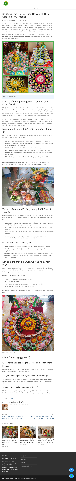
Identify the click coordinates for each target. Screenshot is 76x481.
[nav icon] (70, 3)
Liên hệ (23, 462)
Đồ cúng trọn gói (22, 20)
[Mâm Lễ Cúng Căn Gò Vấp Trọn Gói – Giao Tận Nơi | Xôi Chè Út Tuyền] (28, 432)
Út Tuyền (5, 20)
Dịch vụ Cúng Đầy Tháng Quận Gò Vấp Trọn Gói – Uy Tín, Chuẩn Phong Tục (46, 440)
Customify (33, 478)
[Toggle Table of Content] (50, 97)
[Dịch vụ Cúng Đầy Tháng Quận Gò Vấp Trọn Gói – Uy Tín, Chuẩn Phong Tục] (46, 432)
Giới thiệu (23, 459)
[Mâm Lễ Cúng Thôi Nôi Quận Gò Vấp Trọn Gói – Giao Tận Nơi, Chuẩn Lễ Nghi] (10, 432)
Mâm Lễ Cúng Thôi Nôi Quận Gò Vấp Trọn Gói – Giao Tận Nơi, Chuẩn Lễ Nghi (9, 441)
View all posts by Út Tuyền (17, 404)
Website (26, 404)
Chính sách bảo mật (26, 466)
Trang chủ (5, 8)
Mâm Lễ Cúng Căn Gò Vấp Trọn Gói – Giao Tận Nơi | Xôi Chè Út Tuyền (27, 440)
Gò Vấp (11, 398)
